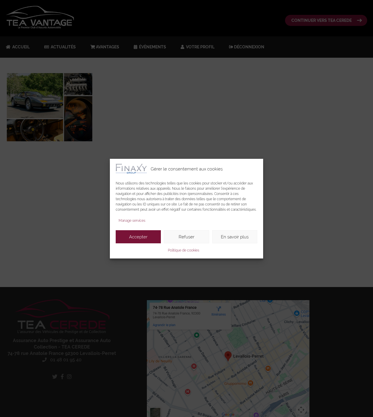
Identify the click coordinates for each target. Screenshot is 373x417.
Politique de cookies (183, 250)
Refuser (186, 236)
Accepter (138, 236)
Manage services (132, 221)
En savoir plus (235, 236)
